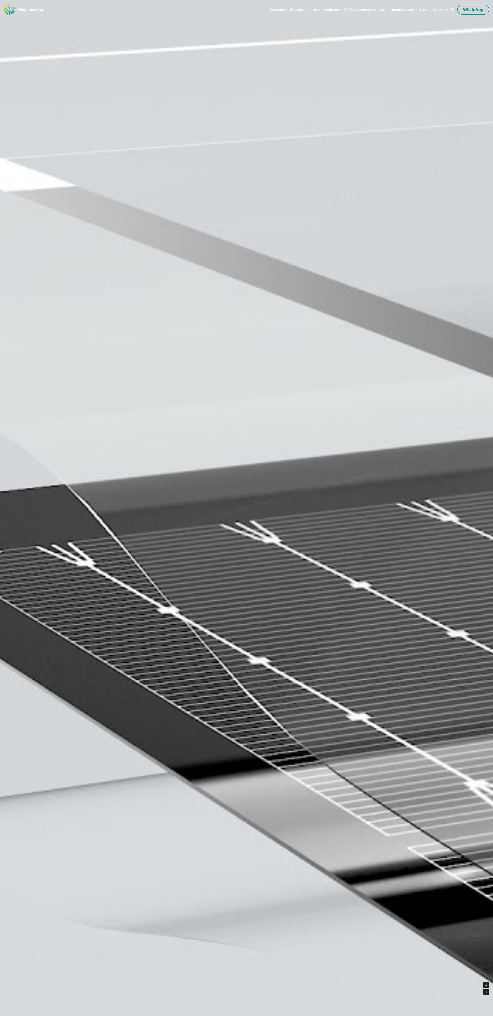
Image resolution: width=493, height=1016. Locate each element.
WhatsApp (473, 9)
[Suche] (452, 9)
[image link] (9, 9)
